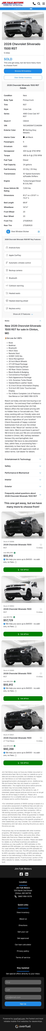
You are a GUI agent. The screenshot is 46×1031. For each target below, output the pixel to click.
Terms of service (23, 957)
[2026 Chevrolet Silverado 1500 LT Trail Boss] (23, 718)
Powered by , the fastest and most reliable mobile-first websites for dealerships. (23, 1020)
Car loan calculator (23, 944)
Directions (23, 925)
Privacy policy (23, 951)
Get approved (23, 938)
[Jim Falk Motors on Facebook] (20, 873)
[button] (34, 3)
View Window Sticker (20, 231)
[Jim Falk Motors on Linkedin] (25, 873)
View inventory (23, 912)
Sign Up (23, 1004)
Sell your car (23, 932)
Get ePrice (24, 570)
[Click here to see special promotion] (23, 9)
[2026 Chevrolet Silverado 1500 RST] (23, 525)
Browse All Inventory (23, 71)
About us (23, 919)
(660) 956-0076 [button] (25, 896)
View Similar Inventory (23, 78)
